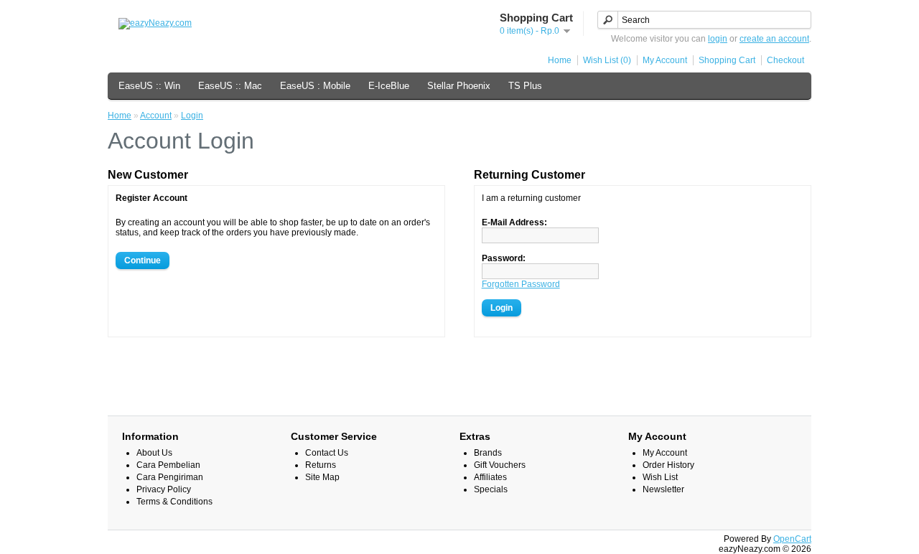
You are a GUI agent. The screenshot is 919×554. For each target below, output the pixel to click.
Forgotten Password (521, 284)
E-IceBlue (388, 85)
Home (560, 60)
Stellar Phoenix (458, 85)
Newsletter (663, 489)
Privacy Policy (163, 489)
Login (192, 116)
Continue (142, 260)
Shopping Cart (727, 60)
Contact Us (326, 453)
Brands (488, 453)
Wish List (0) (607, 60)
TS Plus (525, 85)
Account (156, 116)
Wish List (660, 477)
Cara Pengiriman (169, 477)
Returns (320, 465)
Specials (491, 489)
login (717, 39)
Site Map (322, 477)
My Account (665, 60)
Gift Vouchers (500, 465)
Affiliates (490, 477)
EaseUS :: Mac (230, 85)
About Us (154, 453)
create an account (774, 39)
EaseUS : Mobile (315, 85)
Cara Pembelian (168, 465)
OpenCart (792, 539)
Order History (668, 465)
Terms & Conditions (174, 502)
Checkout (785, 60)
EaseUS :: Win (149, 85)
